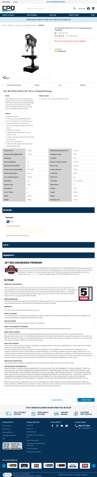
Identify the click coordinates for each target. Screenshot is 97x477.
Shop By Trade (74, 15)
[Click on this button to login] (88, 8)
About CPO (30, 425)
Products (10, 25)
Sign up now (86, 400)
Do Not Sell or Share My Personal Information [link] (36, 444)
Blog (93, 15)
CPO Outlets (15, 2)
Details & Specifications (14, 85)
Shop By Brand (32, 15)
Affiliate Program (31, 432)
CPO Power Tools (6, 2)
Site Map (38, 476)
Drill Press (41, 25)
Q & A (60, 85)
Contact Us (30, 428)
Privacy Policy (25, 474)
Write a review (73, 36)
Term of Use (16, 474)
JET (56, 33)
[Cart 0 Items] (93, 8)
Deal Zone (53, 15)
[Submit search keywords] (75, 8)
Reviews (37, 85)
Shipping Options (7, 432)
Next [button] (94, 466)
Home (4, 25)
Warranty (83, 85)
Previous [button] (4, 466)
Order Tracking (6, 426)
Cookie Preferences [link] (32, 448)
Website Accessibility (33, 440)
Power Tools (19, 25)
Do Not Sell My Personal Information (24, 476)
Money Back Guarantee (8, 435)
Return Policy (6, 429)
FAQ (3, 438)
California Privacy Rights (34, 452)
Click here (34, 274)
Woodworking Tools (30, 25)
